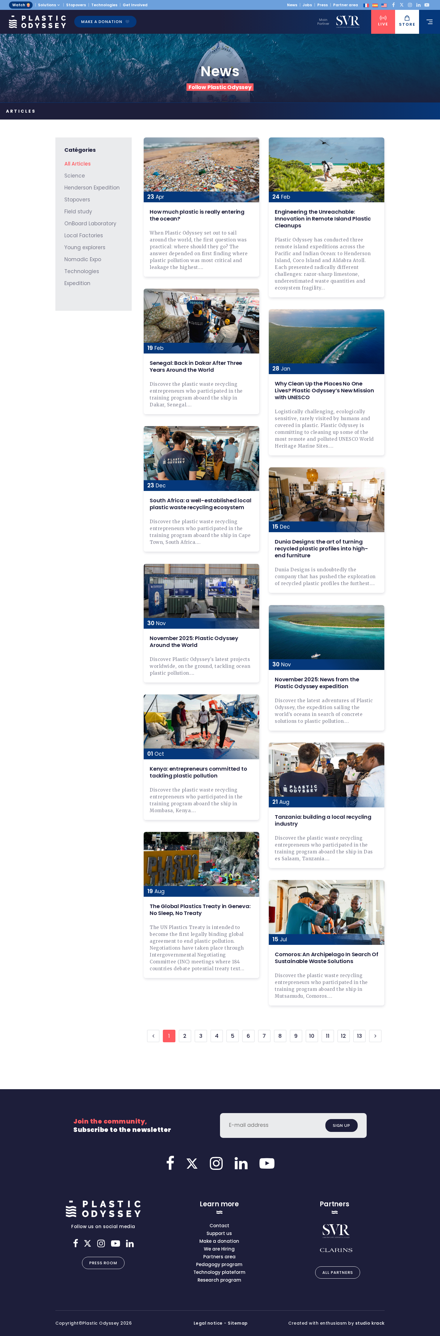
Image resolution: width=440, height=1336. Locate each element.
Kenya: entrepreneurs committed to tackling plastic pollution (198, 772)
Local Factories (83, 235)
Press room (103, 1263)
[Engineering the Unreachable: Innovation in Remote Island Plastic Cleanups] (326, 169)
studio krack (370, 1323)
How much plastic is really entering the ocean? (197, 215)
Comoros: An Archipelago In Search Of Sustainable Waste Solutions (326, 958)
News (292, 4)
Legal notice (208, 1323)
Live (383, 24)
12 (343, 1036)
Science (74, 175)
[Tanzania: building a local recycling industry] (326, 775)
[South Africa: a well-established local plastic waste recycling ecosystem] (201, 458)
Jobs (307, 4)
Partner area (345, 4)
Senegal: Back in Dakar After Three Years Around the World (196, 366)
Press (322, 4)
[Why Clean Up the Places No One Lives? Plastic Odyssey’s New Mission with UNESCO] (326, 341)
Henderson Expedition (92, 187)
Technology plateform (219, 1272)
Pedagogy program (219, 1264)
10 (311, 1036)
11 (328, 1036)
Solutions (47, 4)
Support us (219, 1233)
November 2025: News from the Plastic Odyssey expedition (317, 683)
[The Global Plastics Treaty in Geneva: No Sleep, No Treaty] (201, 864)
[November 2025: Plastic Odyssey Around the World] (201, 596)
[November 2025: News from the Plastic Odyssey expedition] (326, 637)
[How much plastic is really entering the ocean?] (201, 169)
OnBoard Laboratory (90, 223)
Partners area (219, 1256)
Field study (78, 211)
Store (407, 24)
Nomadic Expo (82, 259)
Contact (219, 1225)
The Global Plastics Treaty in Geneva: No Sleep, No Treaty (200, 909)
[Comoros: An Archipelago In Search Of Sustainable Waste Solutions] (326, 912)
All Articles (77, 163)
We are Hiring (219, 1249)
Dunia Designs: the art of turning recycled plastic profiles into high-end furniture (321, 548)
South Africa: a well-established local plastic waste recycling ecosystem (200, 504)
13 (359, 1036)
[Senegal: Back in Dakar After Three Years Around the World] (201, 321)
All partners (337, 1272)
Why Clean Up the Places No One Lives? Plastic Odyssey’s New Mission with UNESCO (324, 390)
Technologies (104, 4)
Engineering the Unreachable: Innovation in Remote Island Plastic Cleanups (323, 218)
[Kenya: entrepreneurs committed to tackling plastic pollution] (201, 726)
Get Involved (135, 4)
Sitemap (238, 1323)
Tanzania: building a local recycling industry (323, 820)
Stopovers (76, 4)
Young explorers (84, 247)
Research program (219, 1280)
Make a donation (101, 22)
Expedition (77, 283)
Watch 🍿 (21, 4)
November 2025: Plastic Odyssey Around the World (194, 641)
